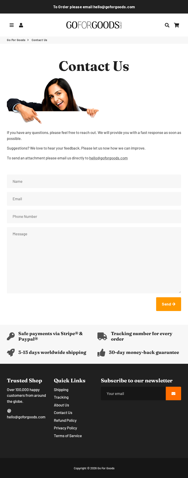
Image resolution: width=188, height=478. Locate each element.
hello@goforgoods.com (26, 416)
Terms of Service (68, 435)
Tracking (61, 397)
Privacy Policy (65, 427)
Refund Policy (65, 420)
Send (167, 304)
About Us (61, 405)
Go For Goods (16, 40)
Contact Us (63, 412)
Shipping (61, 389)
